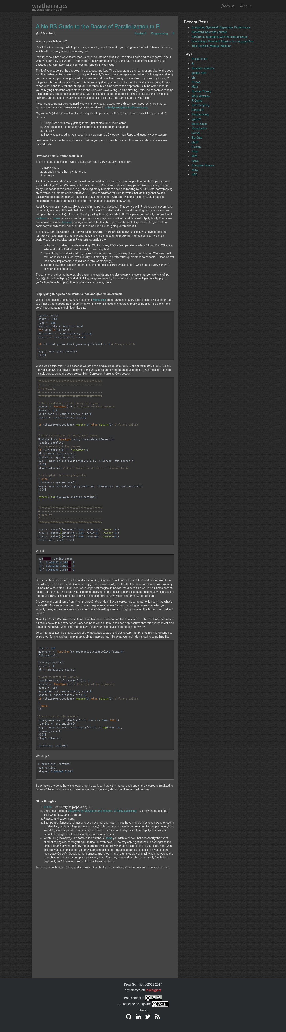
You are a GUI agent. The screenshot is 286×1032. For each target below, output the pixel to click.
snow (56, 218)
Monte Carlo (199, 124)
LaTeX (196, 133)
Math (195, 86)
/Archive (227, 6)
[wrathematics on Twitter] (147, 1018)
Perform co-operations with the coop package (220, 36)
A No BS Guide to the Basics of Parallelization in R (98, 26)
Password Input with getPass (209, 32)
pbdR (195, 142)
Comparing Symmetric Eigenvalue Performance (221, 27)
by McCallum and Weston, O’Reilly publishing (102, 811)
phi (193, 77)
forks (109, 838)
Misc (194, 156)
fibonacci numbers (203, 68)
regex (195, 160)
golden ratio (199, 73)
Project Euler (199, 59)
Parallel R (140, 33)
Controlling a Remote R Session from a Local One (222, 41)
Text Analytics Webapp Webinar (211, 46)
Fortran (196, 147)
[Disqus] (105, 927)
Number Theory (201, 91)
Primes (196, 82)
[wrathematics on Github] (128, 1018)
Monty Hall (99, 300)
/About (245, 6)
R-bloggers (153, 990)
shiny (195, 170)
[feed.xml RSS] (157, 1018)
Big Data (197, 137)
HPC (194, 174)
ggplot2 (196, 119)
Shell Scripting (200, 105)
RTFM (47, 807)
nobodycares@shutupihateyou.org (126, 107)
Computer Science (203, 165)
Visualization (199, 128)
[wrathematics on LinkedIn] (138, 1018)
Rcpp (195, 151)
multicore (41, 218)
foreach (67, 222)
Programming (159, 33)
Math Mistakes (201, 96)
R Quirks (197, 100)
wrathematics (50, 6)
